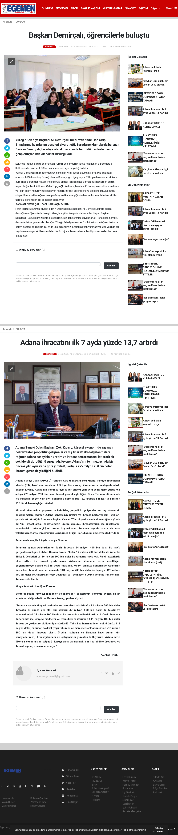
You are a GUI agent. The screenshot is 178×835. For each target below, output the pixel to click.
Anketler (157, 780)
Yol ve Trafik (129, 780)
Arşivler (70, 789)
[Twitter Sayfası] (9, 786)
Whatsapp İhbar (38, 802)
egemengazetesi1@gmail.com (53, 676)
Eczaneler (128, 788)
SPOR (74, 8)
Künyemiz (72, 795)
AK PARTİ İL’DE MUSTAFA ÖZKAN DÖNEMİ (153, 197)
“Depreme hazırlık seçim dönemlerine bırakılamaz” (154, 157)
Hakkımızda (8, 798)
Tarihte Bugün (130, 796)
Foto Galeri (72, 770)
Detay (160, 828)
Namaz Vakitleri (131, 784)
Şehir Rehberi (130, 807)
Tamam (159, 831)
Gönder (111, 265)
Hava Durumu (130, 777)
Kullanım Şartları (39, 798)
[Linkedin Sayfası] (27, 786)
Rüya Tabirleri (160, 788)
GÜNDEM (47, 8)
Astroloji (157, 792)
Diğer (154, 8)
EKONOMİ (62, 8)
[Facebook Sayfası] (3, 786)
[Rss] (33, 786)
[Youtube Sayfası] (21, 786)
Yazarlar (70, 782)
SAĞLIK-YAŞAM (90, 8)
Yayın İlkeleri (8, 802)
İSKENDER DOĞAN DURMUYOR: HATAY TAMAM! (154, 97)
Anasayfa (8, 21)
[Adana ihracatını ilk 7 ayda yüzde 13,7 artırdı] (62, 400)
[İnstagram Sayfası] (15, 786)
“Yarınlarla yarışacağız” (156, 239)
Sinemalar (128, 800)
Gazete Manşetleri (132, 811)
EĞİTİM (143, 8)
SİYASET (130, 8)
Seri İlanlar (128, 803)
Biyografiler (159, 784)
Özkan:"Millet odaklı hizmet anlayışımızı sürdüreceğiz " (154, 225)
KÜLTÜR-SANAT (112, 8)
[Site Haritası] (40, 786)
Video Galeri (73, 776)
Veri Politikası (9, 805)
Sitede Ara (158, 777)
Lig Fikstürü (129, 792)
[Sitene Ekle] (46, 786)
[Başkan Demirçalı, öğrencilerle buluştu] (62, 92)
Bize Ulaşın (71, 802)
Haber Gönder (37, 805)
